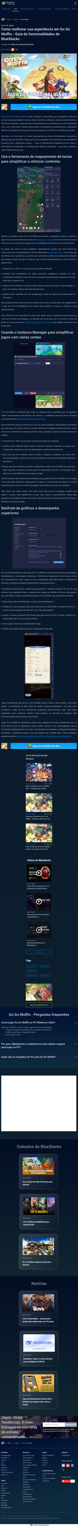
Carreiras (45, 1462)
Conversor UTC (27, 1501)
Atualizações (66, 1455)
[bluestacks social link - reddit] (67, 1465)
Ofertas (3, 1465)
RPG (2, 1498)
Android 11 (4, 1467)
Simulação (4, 1500)
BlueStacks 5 (5, 1458)
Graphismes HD (27, 1496)
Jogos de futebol (6, 1507)
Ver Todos (39, 952)
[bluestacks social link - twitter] (63, 1470)
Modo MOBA (27, 1460)
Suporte (65, 1452)
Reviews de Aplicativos (27, 9)
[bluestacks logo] (8, 3)
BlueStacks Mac (6, 1455)
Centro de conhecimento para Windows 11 (7, 1472)
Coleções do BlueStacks (62, 9)
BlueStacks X (45, 975)
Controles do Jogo (28, 1455)
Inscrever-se (71, 1425)
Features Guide (31, 975)
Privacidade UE (40, 1518)
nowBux (3, 1460)
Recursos (26, 1452)
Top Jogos (4, 1483)
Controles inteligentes (29, 1479)
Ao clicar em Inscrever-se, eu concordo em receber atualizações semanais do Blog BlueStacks (58, 1430)
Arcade (3, 1490)
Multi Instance (31, 971)
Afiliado (44, 1458)
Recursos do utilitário (29, 1499)
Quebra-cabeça (5, 1493)
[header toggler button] (75, 3)
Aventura (4, 1488)
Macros (25, 1470)
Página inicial (6, 9)
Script (24, 1492)
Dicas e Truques (32, 966)
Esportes (3, 1503)
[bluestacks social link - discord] (63, 1465)
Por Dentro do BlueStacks (44, 9)
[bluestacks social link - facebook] (72, 1465)
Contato (44, 1460)
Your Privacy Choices (41, 1525)
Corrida (3, 1495)
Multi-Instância (27, 1462)
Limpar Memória (28, 1489)
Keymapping (45, 966)
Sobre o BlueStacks (48, 1455)
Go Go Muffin (24, 19)
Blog (9, 19)
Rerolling (25, 1482)
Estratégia (4, 1505)
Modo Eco (26, 1472)
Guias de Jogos (31, 784)
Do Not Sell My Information (52, 1518)
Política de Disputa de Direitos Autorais (24, 1518)
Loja (2, 1462)
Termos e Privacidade (7, 1518)
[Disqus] (39, 1103)
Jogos (15, 9)
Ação (2, 1486)
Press (44, 1465)
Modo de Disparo (28, 1458)
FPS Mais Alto (27, 1494)
